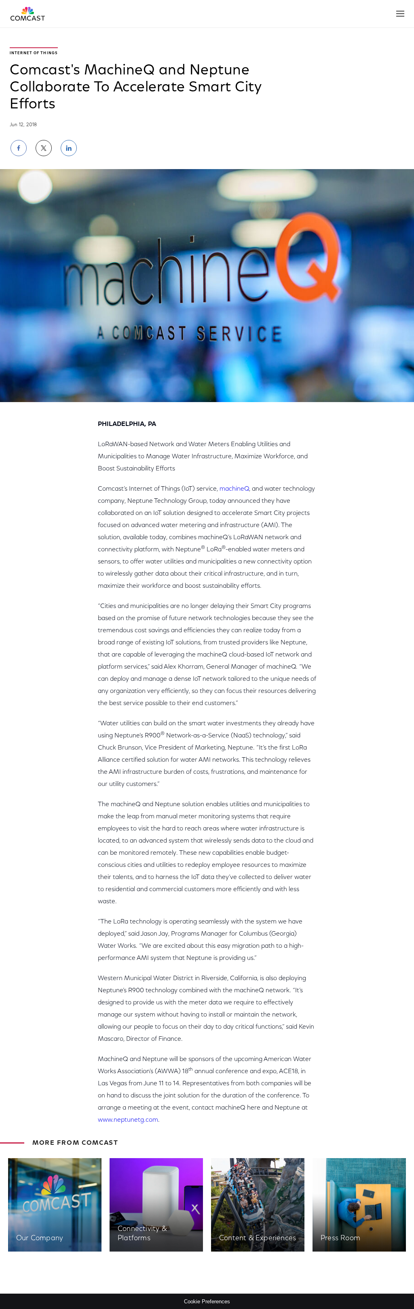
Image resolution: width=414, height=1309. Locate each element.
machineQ (234, 489)
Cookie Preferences (207, 1301)
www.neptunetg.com (128, 1120)
